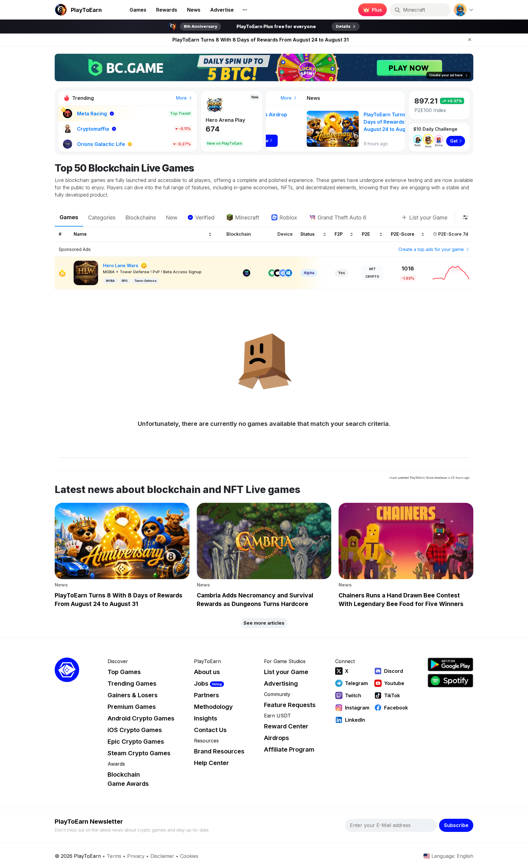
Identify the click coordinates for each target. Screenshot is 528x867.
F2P (339, 234)
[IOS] (277, 273)
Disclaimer (162, 856)
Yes (341, 272)
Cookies (189, 856)
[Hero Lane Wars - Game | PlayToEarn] (86, 272)
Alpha (309, 272)
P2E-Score (402, 234)
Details (343, 26)
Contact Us (210, 730)
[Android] (272, 273)
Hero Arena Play (225, 120)
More (182, 97)
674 (213, 129)
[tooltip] (465, 217)
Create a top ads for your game (431, 249)
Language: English (452, 856)
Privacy (136, 856)
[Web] (283, 273)
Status (307, 234)
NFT (372, 269)
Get (454, 140)
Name (80, 234)
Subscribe (456, 825)
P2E (366, 234)
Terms (114, 856)
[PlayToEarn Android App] (450, 664)
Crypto (372, 276)
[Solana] (246, 273)
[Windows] (288, 273)
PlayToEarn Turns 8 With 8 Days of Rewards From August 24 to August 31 (260, 40)
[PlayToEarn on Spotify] (450, 680)
